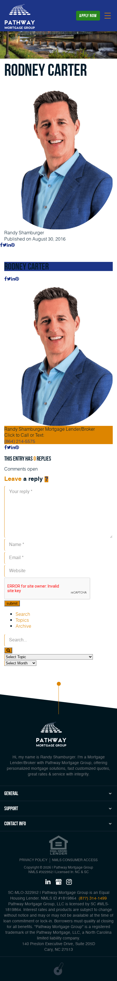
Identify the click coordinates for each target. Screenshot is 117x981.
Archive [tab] (23, 625)
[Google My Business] (58, 882)
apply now (88, 15)
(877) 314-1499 (92, 898)
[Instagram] (69, 882)
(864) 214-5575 (19, 441)
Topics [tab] (22, 619)
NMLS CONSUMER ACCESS (75, 860)
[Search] (8, 650)
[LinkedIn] (48, 882)
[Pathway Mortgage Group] (19, 16)
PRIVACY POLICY (33, 860)
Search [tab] (23, 613)
